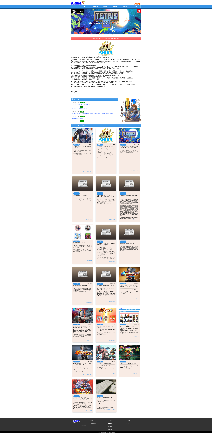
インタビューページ (134, 298)
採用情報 (115, 6)
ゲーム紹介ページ (135, 373)
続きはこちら (89, 219)
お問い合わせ (93, 423)
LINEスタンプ (112, 340)
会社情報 (105, 6)
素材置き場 (136, 337)
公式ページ (112, 171)
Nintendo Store (88, 340)
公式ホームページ (135, 170)
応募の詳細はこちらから (109, 409)
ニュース (86, 6)
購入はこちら (89, 410)
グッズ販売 (126, 6)
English (93, 429)
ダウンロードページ (87, 171)
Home (75, 6)
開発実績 (95, 6)
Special (135, 6)
